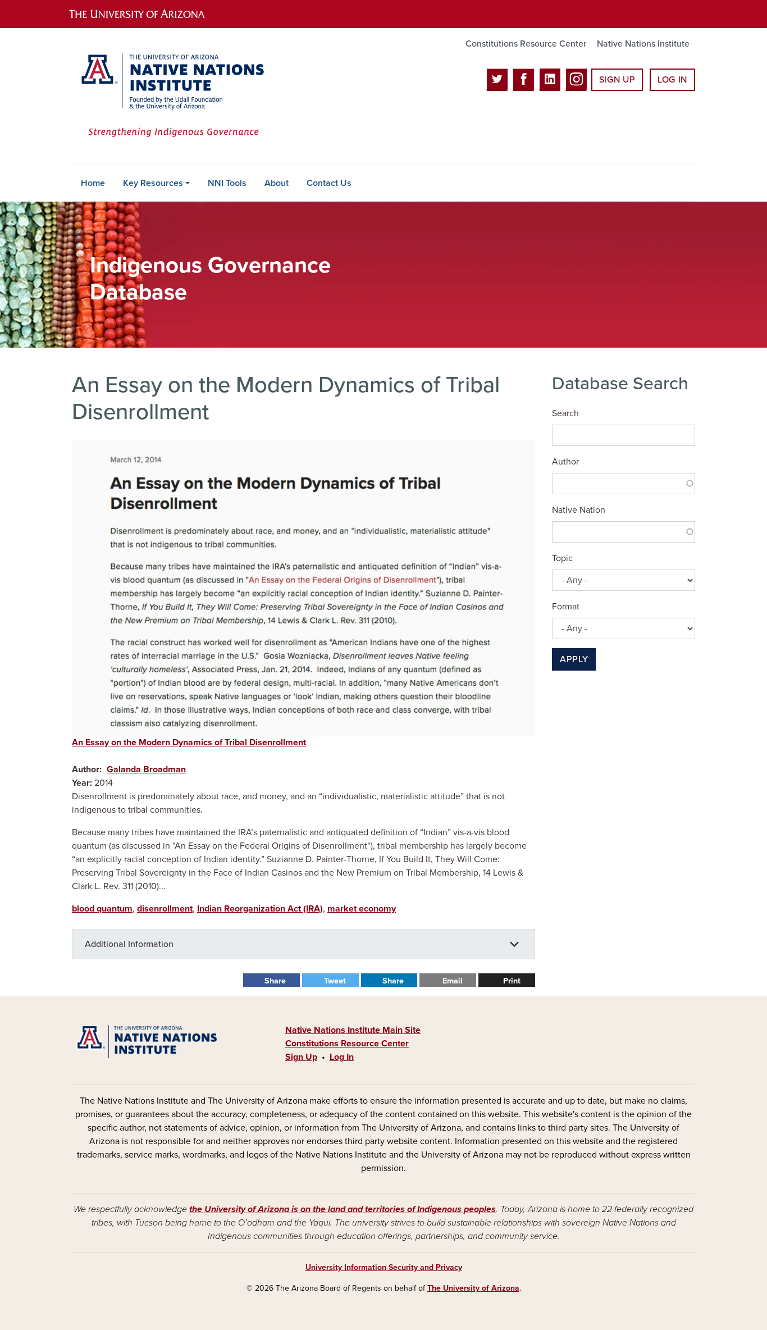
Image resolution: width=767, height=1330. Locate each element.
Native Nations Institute (643, 43)
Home (93, 183)
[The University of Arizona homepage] (146, 14)
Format (565, 606)
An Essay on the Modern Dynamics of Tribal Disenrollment (189, 742)
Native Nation (578, 510)
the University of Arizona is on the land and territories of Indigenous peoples (342, 1209)
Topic (562, 558)
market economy (361, 908)
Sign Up (617, 79)
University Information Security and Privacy (383, 1267)
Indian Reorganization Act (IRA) (260, 908)
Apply (574, 659)
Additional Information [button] (129, 944)
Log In (672, 79)
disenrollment (165, 908)
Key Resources (153, 183)
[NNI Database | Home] (170, 96)
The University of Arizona (473, 1288)
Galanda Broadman (146, 769)
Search (565, 413)
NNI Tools (227, 183)
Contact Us (329, 183)
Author (565, 461)
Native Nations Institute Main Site (353, 1030)
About (276, 183)
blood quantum (102, 908)
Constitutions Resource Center (525, 43)
